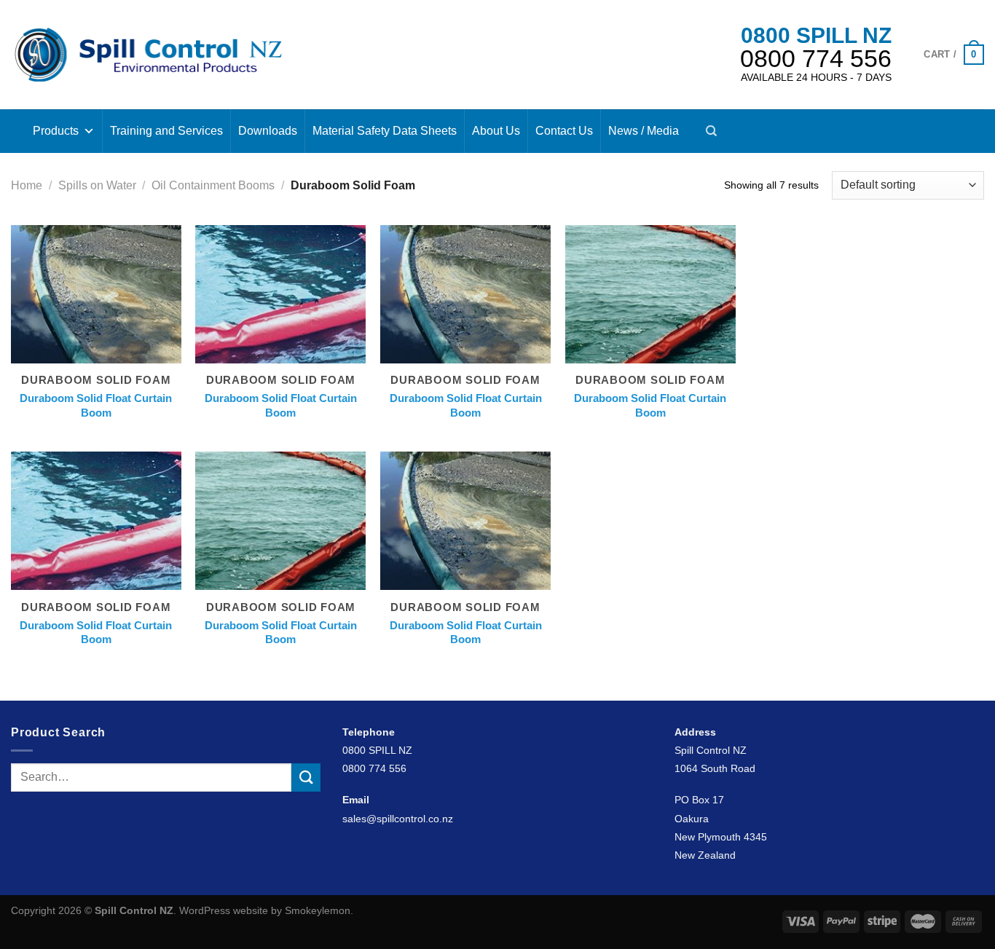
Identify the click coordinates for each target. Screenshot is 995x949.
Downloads (267, 131)
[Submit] (305, 777)
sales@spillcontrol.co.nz (397, 818)
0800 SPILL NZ (816, 35)
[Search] (711, 131)
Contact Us (564, 131)
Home (26, 185)
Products (56, 131)
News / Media (643, 131)
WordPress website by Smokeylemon (264, 910)
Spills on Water (97, 185)
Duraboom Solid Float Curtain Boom (96, 405)
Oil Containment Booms (213, 185)
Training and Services (166, 131)
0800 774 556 (816, 58)
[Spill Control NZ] (148, 54)
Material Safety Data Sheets (384, 131)
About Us (496, 131)
